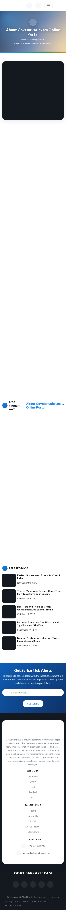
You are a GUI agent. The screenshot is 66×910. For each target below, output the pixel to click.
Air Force (33, 776)
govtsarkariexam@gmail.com (36, 853)
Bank (33, 787)
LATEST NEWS (33, 826)
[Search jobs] (38, 5)
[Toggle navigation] (48, 5)
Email (10, 518)
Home (23, 39)
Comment (13, 466)
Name (11, 505)
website (16, 305)
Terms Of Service (38, 901)
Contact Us (33, 832)
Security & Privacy (13, 905)
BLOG (33, 821)
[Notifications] (29, 5)
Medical (33, 792)
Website (11, 531)
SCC (33, 797)
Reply (16, 436)
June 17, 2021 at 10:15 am (25, 427)
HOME (33, 811)
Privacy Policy (21, 901)
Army (33, 781)
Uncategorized (36, 39)
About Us (33, 816)
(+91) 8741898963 (36, 846)
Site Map (8, 901)
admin (22, 423)
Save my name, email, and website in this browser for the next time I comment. (31, 545)
